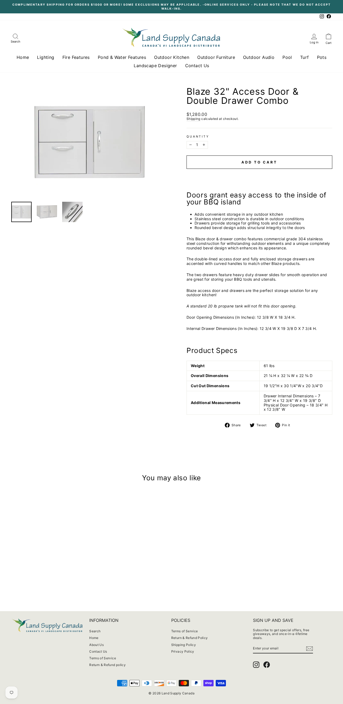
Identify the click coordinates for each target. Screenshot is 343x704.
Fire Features (76, 57)
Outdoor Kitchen (171, 57)
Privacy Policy (182, 651)
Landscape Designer (155, 65)
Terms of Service (102, 658)
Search (94, 631)
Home (23, 57)
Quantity (198, 136)
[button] (259, 174)
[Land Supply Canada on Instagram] (256, 664)
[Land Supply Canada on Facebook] (266, 664)
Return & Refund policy (107, 665)
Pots (322, 57)
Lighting (45, 57)
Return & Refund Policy (189, 638)
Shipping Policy (183, 645)
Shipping (193, 119)
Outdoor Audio (258, 57)
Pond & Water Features (122, 57)
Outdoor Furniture (216, 57)
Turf (304, 57)
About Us (96, 645)
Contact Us (197, 65)
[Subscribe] (309, 648)
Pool (287, 57)
